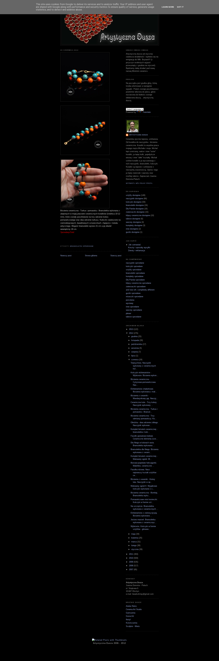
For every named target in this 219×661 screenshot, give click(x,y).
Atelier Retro (131, 606)
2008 (131, 565)
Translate (147, 112)
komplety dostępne (134, 225)
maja (133, 534)
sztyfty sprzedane (133, 269)
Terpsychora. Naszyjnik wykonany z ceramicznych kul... (143, 366)
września (135, 348)
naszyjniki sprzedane (135, 263)
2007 (131, 569)
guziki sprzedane (133, 293)
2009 (131, 562)
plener (128, 313)
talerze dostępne (133, 219)
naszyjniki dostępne (134, 198)
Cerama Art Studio (134, 609)
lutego (134, 545)
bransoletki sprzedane (82, 246)
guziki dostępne (132, 232)
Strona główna (91, 255)
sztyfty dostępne (133, 195)
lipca (133, 356)
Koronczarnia (131, 623)
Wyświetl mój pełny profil (139, 183)
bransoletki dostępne (135, 205)
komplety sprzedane (134, 276)
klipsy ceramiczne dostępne (138, 215)
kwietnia (135, 538)
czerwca (135, 359)
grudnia (134, 336)
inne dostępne (132, 229)
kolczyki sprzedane (134, 266)
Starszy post (115, 255)
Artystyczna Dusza (138, 135)
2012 (131, 333)
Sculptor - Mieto (133, 626)
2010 (131, 558)
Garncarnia (130, 613)
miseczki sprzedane (134, 296)
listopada (135, 340)
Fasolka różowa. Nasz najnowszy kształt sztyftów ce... (143, 472)
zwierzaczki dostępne (135, 212)
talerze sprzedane (133, 317)
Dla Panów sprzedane (135, 280)
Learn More (168, 7)
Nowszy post (66, 255)
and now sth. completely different (140, 290)
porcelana (130, 300)
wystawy (129, 303)
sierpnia (135, 352)
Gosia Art (130, 616)
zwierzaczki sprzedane (136, 286)
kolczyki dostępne (134, 202)
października (137, 344)
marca (134, 542)
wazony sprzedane (134, 310)
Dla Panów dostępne (135, 209)
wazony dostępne (133, 222)
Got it (180, 7)
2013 (131, 329)
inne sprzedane (132, 307)
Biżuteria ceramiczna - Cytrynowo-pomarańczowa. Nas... (143, 382)
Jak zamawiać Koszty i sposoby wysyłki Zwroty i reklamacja (139, 248)
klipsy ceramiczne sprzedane (138, 283)
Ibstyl (128, 619)
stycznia (135, 549)
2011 (131, 554)
